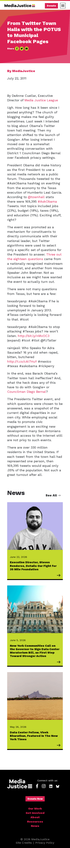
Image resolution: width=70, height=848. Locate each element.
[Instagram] (43, 786)
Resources (35, 821)
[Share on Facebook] (17, 49)
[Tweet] (22, 49)
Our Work (35, 808)
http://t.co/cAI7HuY (22, 361)
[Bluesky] (57, 786)
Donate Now (35, 798)
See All (52, 495)
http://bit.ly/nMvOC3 (33, 336)
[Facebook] (37, 786)
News (35, 826)
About (35, 817)
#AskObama (47, 201)
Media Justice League (41, 100)
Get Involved (35, 813)
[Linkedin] (50, 786)
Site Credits (24, 842)
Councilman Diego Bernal (26, 391)
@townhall (36, 197)
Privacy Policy (44, 842)
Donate (51, 5)
